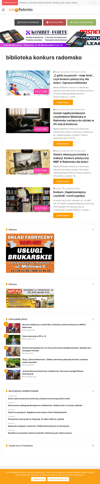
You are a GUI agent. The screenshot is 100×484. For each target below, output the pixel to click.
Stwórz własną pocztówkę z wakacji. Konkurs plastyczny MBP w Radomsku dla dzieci (71, 158)
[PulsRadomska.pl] (20, 9)
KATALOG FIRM (55, 22)
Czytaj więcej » (63, 102)
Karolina (58, 188)
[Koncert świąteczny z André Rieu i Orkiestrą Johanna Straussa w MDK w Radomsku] (13, 328)
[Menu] (3, 11)
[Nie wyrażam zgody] (96, 476)
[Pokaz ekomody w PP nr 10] (13, 340)
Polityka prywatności (58, 479)
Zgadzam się (38, 479)
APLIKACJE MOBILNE (29, 22)
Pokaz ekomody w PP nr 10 (34, 336)
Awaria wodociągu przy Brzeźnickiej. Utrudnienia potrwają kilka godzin (47, 3)
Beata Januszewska (62, 72)
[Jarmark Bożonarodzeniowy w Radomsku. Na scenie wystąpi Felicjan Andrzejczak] (13, 375)
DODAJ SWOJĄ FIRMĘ (82, 22)
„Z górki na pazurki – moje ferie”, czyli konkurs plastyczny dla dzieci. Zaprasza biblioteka (73, 79)
